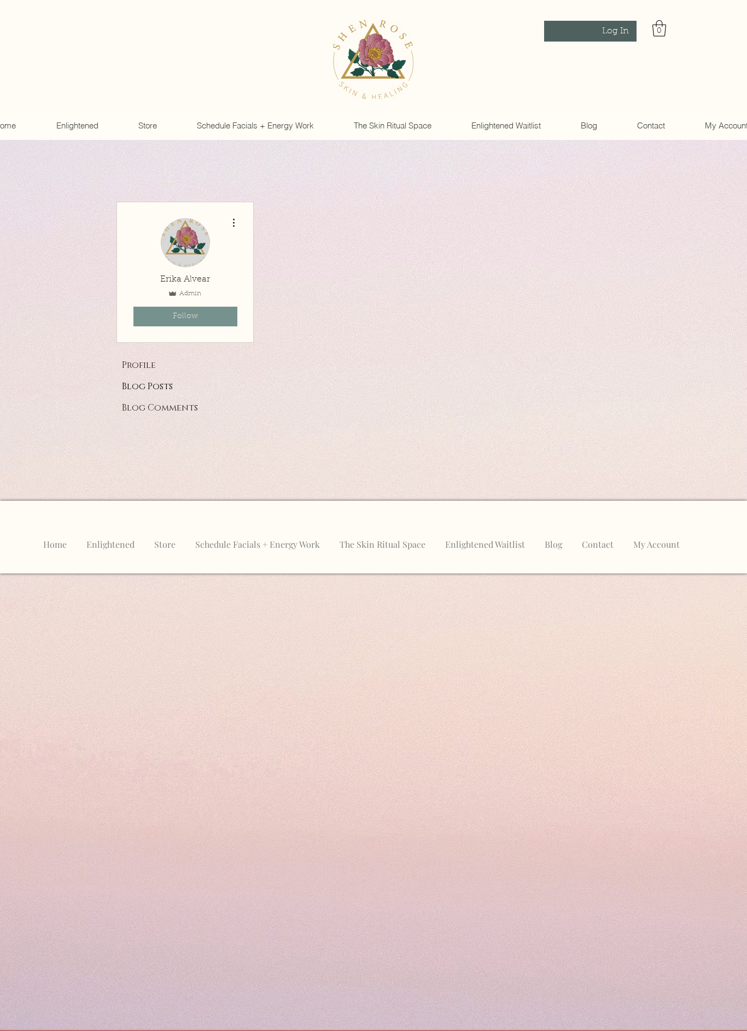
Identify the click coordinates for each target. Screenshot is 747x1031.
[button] (659, 28)
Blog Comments (160, 408)
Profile (139, 365)
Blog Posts (147, 386)
